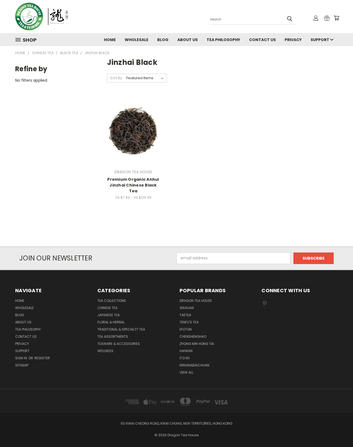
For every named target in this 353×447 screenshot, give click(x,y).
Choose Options (133, 140)
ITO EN (184, 358)
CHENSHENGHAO (193, 336)
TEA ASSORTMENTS (112, 336)
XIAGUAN (187, 307)
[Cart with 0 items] (336, 18)
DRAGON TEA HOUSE (196, 300)
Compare (131, 130)
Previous (338, 430)
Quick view (133, 119)
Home (110, 39)
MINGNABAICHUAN (194, 365)
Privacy (293, 39)
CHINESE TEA (107, 307)
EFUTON (186, 329)
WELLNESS (105, 350)
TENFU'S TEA (189, 322)
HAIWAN (186, 350)
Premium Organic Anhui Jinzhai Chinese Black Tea (133, 185)
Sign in (21, 358)
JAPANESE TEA (108, 315)
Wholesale (136, 39)
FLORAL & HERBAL (111, 322)
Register (42, 358)
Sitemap (21, 365)
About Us (187, 39)
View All (186, 372)
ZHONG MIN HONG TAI (197, 343)
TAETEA (185, 315)
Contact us (262, 39)
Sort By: (116, 78)
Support (320, 39)
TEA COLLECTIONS (111, 300)
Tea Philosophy (223, 39)
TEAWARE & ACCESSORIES (118, 343)
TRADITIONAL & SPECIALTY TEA (121, 329)
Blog (163, 39)
